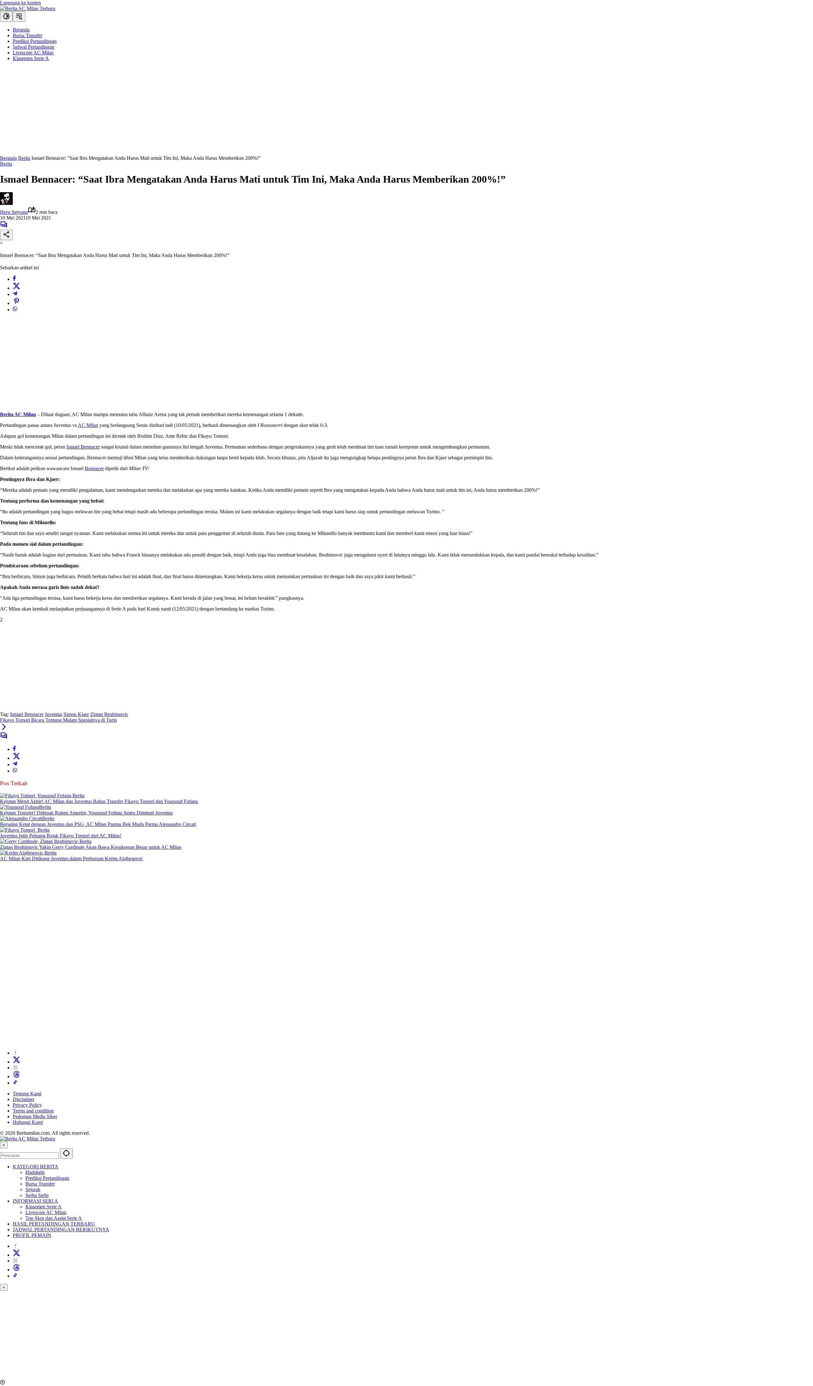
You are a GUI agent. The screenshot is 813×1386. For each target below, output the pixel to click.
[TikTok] (15, 1082)
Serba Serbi (37, 1195)
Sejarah (32, 1189)
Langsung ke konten (20, 2)
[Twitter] (16, 288)
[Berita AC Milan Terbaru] (27, 8)
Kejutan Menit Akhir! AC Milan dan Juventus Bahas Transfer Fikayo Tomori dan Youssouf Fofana (99, 801)
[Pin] (16, 303)
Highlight (34, 1172)
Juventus (53, 714)
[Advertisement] (190, 110)
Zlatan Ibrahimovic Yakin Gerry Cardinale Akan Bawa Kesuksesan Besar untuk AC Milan (90, 847)
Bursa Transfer (40, 1184)
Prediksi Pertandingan (47, 1178)
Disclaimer (23, 1099)
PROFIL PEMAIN (32, 1235)
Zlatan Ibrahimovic (109, 714)
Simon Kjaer (76, 714)
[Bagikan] (6, 235)
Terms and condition (33, 1110)
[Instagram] (15, 1067)
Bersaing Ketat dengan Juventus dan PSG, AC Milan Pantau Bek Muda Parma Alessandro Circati (98, 824)
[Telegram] (15, 294)
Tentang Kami (27, 1093)
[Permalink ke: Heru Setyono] (6, 203)
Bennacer (94, 468)
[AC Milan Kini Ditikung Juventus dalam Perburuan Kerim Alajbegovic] (22, 852)
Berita (6, 163)
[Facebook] (14, 279)
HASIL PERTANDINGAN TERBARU (54, 1224)
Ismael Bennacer (83, 447)
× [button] (4, 1145)
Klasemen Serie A (43, 1206)
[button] (6, 16)
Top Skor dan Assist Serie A (53, 1218)
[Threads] (16, 1076)
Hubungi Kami (28, 1122)
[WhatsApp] (15, 309)
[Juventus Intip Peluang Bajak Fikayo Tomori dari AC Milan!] (18, 830)
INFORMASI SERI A (35, 1201)
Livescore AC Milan (45, 1212)
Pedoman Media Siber (35, 1116)
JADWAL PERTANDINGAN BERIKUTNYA (61, 1229)
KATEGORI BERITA (35, 1166)
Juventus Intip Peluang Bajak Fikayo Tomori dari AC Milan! (60, 835)
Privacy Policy (27, 1105)
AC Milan (88, 425)
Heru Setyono (14, 212)
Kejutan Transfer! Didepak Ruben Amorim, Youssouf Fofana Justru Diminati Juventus (86, 812)
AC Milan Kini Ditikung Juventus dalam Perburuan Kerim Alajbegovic (71, 858)
